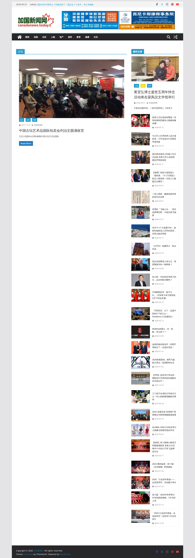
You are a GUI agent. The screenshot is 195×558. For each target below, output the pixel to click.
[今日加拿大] (19, 37)
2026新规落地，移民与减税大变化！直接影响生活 (163, 361)
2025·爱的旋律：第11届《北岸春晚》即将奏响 (163, 465)
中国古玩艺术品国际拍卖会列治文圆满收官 (51, 130)
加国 (36, 37)
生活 (96, 37)
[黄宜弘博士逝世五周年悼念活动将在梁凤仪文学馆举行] (155, 68)
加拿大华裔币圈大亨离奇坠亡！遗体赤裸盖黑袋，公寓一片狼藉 (65, 4)
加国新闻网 (38, 125)
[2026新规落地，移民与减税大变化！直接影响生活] (140, 363)
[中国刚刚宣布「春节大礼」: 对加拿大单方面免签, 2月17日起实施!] (140, 297)
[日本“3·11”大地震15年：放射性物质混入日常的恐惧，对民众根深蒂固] (140, 232)
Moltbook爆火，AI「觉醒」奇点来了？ (162, 330)
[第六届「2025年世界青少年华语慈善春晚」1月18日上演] (140, 499)
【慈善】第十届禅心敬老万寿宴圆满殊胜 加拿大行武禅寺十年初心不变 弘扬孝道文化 (164, 447)
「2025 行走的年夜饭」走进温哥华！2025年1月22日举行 (164, 516)
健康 (87, 37)
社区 (44, 37)
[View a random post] (175, 37)
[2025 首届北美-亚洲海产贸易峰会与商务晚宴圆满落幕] (140, 415)
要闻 (27, 37)
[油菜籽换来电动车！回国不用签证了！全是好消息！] (140, 348)
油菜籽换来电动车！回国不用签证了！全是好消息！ (164, 346)
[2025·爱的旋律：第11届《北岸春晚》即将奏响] (140, 467)
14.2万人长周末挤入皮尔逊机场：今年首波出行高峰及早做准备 (164, 138)
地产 (62, 37)
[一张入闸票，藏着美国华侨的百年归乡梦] (140, 197)
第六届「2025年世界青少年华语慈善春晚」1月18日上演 (164, 497)
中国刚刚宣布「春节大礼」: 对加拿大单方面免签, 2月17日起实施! (164, 295)
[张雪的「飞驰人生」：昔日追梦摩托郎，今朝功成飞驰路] (140, 214)
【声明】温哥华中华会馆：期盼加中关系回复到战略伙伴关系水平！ (164, 378)
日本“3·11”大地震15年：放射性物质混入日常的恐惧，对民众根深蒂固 (164, 230)
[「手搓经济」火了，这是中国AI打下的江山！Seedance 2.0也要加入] (140, 315)
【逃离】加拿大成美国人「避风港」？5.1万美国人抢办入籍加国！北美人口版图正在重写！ (164, 177)
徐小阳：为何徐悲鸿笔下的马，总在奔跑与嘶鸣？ (164, 278)
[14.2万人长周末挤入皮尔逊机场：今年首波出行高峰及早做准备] (140, 140)
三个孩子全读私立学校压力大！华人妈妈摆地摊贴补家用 (164, 396)
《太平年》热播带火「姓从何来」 (164, 247)
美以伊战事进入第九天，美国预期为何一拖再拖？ (164, 263)
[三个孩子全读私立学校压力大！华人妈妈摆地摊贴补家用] (140, 398)
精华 (28, 120)
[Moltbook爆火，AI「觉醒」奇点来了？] (140, 332)
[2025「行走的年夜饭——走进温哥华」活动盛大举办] (140, 483)
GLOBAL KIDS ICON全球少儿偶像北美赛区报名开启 (164, 429)
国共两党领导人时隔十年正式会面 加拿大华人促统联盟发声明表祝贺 (164, 157)
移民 (70, 37)
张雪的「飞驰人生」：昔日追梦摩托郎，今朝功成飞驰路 (164, 212)
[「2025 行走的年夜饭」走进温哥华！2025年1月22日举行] (140, 518)
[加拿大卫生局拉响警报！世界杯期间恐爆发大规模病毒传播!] (140, 122)
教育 (79, 37)
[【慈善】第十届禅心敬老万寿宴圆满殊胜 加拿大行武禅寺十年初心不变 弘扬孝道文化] (140, 449)
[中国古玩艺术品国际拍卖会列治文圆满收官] (71, 88)
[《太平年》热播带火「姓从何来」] (140, 249)
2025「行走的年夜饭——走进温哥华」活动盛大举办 (164, 481)
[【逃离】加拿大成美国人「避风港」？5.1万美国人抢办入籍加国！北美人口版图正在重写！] (140, 179)
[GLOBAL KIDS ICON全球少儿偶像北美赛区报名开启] (140, 431)
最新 (143, 86)
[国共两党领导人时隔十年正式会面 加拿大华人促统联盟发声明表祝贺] (140, 159)
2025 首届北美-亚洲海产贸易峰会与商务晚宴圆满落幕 (164, 413)
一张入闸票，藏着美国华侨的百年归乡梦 (164, 195)
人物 (53, 37)
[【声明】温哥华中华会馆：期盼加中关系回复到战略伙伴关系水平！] (140, 380)
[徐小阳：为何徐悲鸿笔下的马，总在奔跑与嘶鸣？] (140, 280)
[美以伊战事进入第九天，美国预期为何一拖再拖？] (140, 265)
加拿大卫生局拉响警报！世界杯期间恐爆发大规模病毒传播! (164, 120)
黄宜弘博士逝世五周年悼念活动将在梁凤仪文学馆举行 (154, 94)
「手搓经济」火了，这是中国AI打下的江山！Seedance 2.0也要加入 (164, 313)
